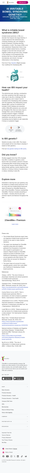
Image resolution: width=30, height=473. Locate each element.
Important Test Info (6, 432)
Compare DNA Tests (7, 401)
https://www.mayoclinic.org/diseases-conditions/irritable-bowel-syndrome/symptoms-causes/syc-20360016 (15, 323)
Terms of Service (6, 435)
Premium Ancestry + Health (9, 395)
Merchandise (5, 407)
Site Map (4, 442)
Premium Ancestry (6, 392)
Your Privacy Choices (7, 440)
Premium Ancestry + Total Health (10, 398)
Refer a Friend (9, 452)
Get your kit (22, 2)
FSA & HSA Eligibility (7, 412)
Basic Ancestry (5, 390)
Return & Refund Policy (8, 409)
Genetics (13, 63)
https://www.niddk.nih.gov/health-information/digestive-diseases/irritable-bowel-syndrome (13, 337)
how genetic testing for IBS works (16, 149)
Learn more (15, 224)
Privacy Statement (6, 437)
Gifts (3, 404)
